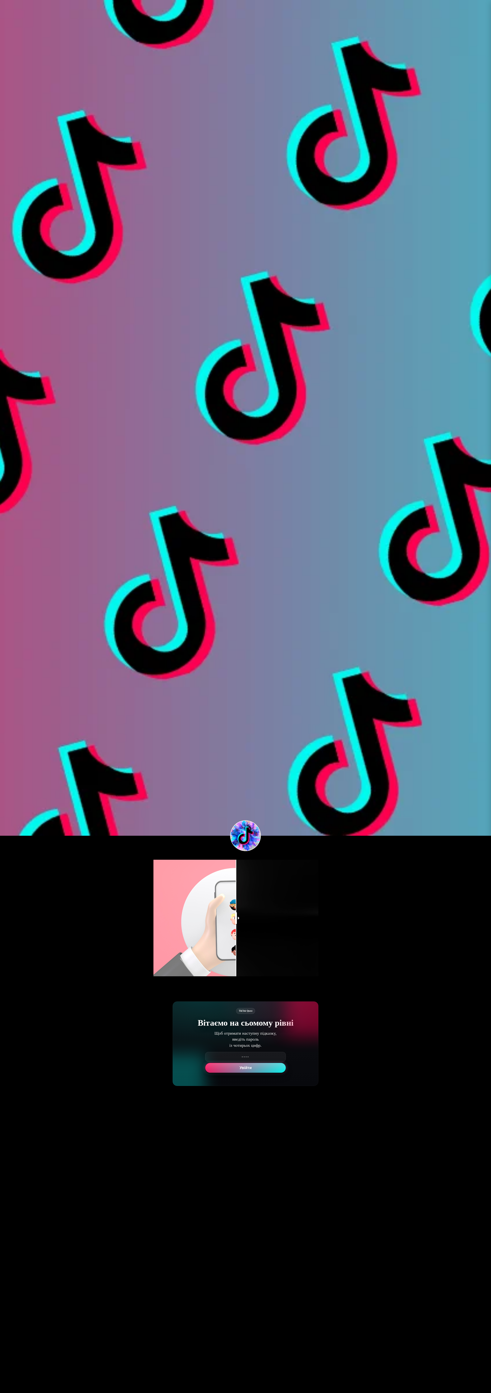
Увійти (246, 1068)
